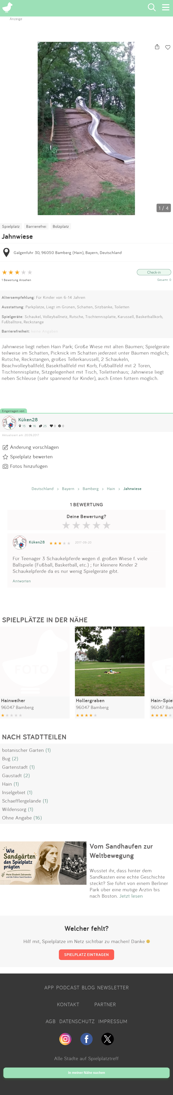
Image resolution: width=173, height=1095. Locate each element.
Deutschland (43, 488)
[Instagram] (65, 1043)
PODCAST (68, 987)
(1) (48, 750)
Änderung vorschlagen (34, 447)
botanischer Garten (23, 750)
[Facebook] (86, 1043)
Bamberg (91, 488)
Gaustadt (12, 775)
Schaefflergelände (21, 800)
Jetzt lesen (131, 896)
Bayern (68, 488)
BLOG (88, 987)
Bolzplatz (61, 226)
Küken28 (28, 419)
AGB (51, 1021)
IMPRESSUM (112, 1021)
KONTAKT (68, 1004)
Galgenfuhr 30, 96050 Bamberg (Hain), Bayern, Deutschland (68, 252)
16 (34, 426)
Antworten (22, 580)
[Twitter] (107, 1043)
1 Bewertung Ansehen (16, 280)
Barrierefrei (36, 226)
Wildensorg (14, 809)
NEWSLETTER (113, 987)
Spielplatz (11, 226)
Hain (111, 488)
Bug (6, 758)
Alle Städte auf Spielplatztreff (86, 1058)
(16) (38, 817)
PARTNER (105, 1004)
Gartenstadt (15, 767)
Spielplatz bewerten (31, 456)
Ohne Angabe (17, 817)
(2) (15, 758)
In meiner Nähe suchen (86, 1073)
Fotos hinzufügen (29, 466)
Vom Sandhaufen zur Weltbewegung (121, 850)
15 (24, 426)
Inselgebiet (14, 792)
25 (45, 426)
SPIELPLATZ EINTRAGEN (86, 954)
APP (49, 987)
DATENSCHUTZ (77, 1021)
